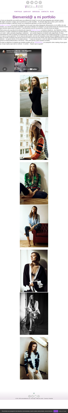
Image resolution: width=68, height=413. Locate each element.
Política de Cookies (62, 411)
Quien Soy (27, 11)
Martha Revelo (35, 30)
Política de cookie (39, 398)
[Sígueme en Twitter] (32, 2)
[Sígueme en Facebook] (27, 2)
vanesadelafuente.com (25, 398)
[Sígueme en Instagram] (40, 2)
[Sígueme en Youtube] (36, 2)
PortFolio (18, 11)
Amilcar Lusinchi (5, 25)
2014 (17, 398)
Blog (52, 11)
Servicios (36, 11)
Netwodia (51, 398)
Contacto (45, 11)
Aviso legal (33, 398)
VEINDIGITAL (38, 42)
